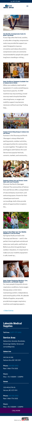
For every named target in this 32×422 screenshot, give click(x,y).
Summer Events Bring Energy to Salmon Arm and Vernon (16, 132)
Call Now (16, 410)
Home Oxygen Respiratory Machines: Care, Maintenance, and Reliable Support (15, 281)
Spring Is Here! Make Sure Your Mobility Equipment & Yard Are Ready (14, 232)
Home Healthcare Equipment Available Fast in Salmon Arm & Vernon (15, 82)
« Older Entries (8, 311)
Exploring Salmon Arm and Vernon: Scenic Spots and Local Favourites (15, 181)
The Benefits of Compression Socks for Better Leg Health (14, 34)
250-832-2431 (13, 366)
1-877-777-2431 (16, 1)
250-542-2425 (13, 396)
